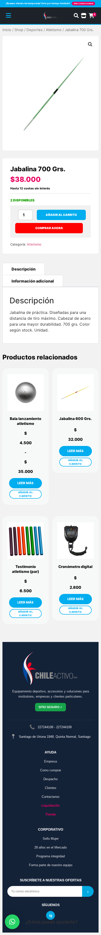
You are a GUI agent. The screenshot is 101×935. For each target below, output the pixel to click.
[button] (90, 44)
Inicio (6, 30)
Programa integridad (50, 856)
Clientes (50, 788)
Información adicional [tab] (33, 281)
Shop (18, 30)
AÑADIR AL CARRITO (25, 494)
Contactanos (51, 797)
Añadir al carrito (61, 215)
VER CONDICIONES (83, 3)
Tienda (50, 814)
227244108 (45, 727)
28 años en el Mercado (50, 847)
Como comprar (50, 770)
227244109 (64, 727)
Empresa (50, 761)
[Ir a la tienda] (84, 15)
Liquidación (50, 805)
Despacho (50, 779)
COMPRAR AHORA (49, 228)
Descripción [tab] (24, 269)
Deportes (34, 30)
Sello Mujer (51, 838)
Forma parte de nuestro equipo (50, 865)
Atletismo (54, 30)
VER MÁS (25, 483)
